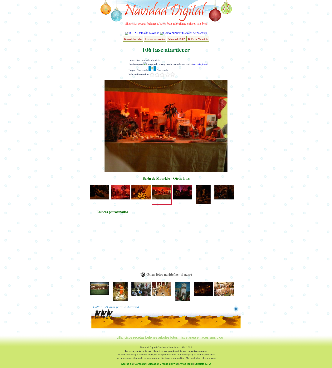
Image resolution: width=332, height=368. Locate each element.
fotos (169, 23)
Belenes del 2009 (177, 39)
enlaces (191, 23)
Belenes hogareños (155, 39)
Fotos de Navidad (133, 39)
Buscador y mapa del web (163, 363)
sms (199, 23)
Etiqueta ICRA (202, 363)
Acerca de (127, 363)
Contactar (140, 363)
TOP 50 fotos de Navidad (143, 33)
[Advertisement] (112, 245)
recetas (142, 23)
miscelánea (179, 23)
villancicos (131, 23)
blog (205, 23)
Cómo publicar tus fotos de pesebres (185, 33)
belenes (151, 23)
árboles (161, 23)
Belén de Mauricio (198, 39)
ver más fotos (200, 64)
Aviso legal (186, 363)
